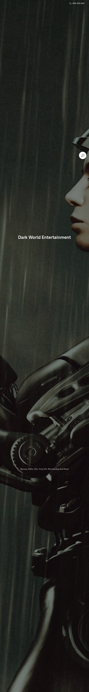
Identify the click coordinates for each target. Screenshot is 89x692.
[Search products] (83, 155)
